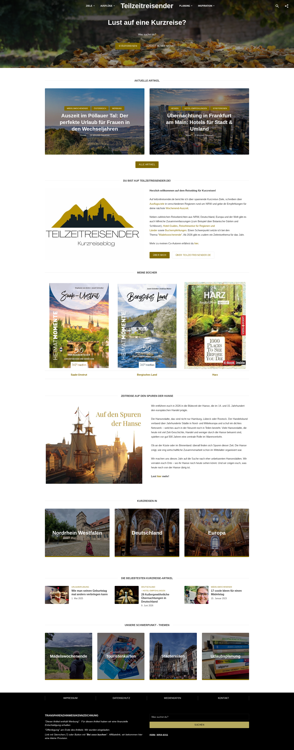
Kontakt (223, 698)
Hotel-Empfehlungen (195, 108)
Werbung (117, 108)
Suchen (199, 724)
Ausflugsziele (157, 203)
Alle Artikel (147, 164)
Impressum (70, 698)
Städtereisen (128, 46)
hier (196, 243)
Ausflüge (106, 6)
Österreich (100, 108)
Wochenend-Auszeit (177, 208)
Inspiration (205, 6)
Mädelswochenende (77, 108)
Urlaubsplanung (80, 587)
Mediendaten (172, 698)
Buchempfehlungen (175, 230)
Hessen (174, 108)
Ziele (89, 6)
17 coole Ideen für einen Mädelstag (226, 592)
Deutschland (148, 587)
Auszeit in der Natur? (160, 46)
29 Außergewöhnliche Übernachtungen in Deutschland (155, 598)
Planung (184, 6)
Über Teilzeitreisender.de (193, 255)
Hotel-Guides (170, 225)
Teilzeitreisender (147, 6)
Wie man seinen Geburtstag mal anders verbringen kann (89, 592)
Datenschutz (121, 698)
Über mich (159, 255)
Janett (83, 135)
